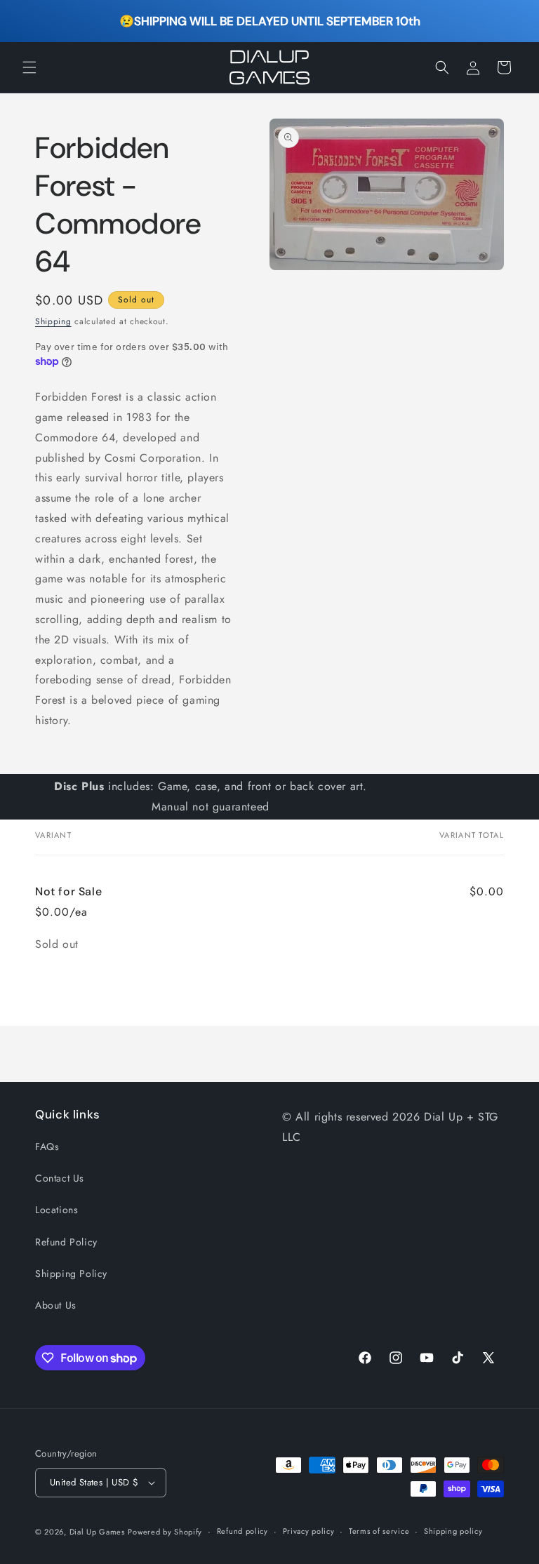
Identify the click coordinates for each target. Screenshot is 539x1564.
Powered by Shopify (165, 1531)
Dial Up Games (97, 1531)
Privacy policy (309, 1531)
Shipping (53, 321)
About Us (55, 1305)
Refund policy (242, 1531)
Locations (56, 1210)
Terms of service (379, 1531)
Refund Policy (66, 1242)
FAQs (47, 1146)
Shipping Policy (71, 1273)
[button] (29, 67)
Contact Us (59, 1178)
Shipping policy (453, 1531)
